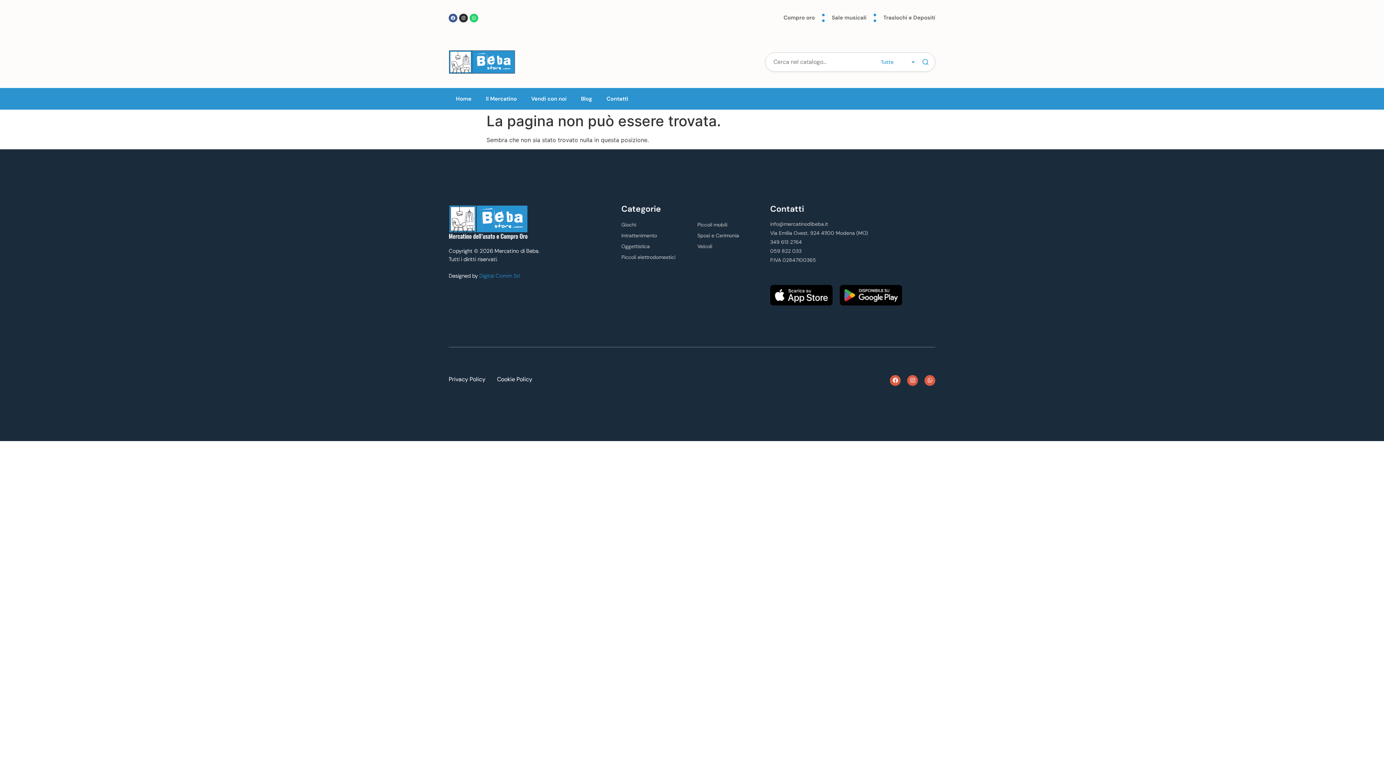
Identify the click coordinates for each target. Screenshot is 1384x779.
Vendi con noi (549, 98)
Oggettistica (635, 246)
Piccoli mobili (712, 224)
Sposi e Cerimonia (718, 235)
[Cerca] (925, 62)
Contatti (617, 98)
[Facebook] (453, 18)
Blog (586, 98)
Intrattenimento (639, 235)
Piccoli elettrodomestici (648, 257)
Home (463, 98)
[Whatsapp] (474, 18)
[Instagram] (463, 18)
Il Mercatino (501, 98)
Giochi (628, 224)
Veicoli (704, 246)
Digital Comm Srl (499, 276)
